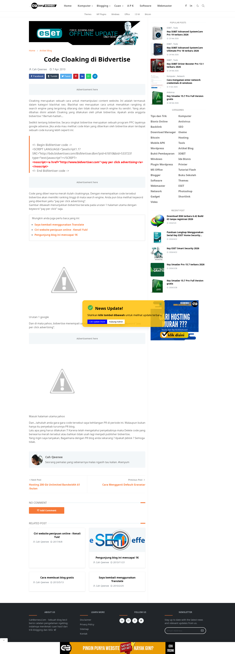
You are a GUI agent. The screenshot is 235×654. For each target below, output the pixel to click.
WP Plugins (101, 14)
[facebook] (185, 6)
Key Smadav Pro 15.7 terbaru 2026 (185, 264)
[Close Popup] (4, 640)
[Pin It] (75, 76)
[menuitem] (67, 5)
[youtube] (128, 620)
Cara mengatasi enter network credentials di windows (184, 81)
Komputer (171, 76)
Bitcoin (148, 14)
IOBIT (169, 27)
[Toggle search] (203, 6)
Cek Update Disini (97, 322)
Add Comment (48, 510)
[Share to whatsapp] (88, 76)
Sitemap (84, 629)
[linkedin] (191, 6)
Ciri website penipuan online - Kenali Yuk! (61, 229)
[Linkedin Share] (82, 76)
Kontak (83, 633)
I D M (137, 14)
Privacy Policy (87, 624)
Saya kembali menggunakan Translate (59, 224)
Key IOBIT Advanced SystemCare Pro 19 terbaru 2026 (185, 33)
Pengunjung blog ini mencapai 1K (56, 235)
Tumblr (53, 76)
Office (127, 14)
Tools (175, 27)
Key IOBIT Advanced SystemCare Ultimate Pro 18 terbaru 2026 (185, 49)
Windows (115, 14)
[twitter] (141, 620)
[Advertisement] (177, 366)
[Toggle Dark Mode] (197, 5)
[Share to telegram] (95, 76)
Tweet (67, 76)
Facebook (38, 76)
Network (180, 76)
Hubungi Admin (116, 322)
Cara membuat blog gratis (57, 577)
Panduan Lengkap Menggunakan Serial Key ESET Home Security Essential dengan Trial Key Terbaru (185, 235)
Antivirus (171, 92)
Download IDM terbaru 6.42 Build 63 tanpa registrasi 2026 (185, 218)
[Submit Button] (202, 631)
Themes (87, 14)
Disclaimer (85, 619)
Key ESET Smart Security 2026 (183, 248)
